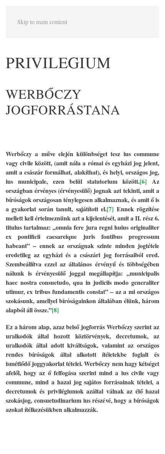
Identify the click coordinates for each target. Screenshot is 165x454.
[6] (143, 181)
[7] (110, 208)
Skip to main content (42, 22)
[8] (55, 309)
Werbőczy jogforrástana (63, 101)
